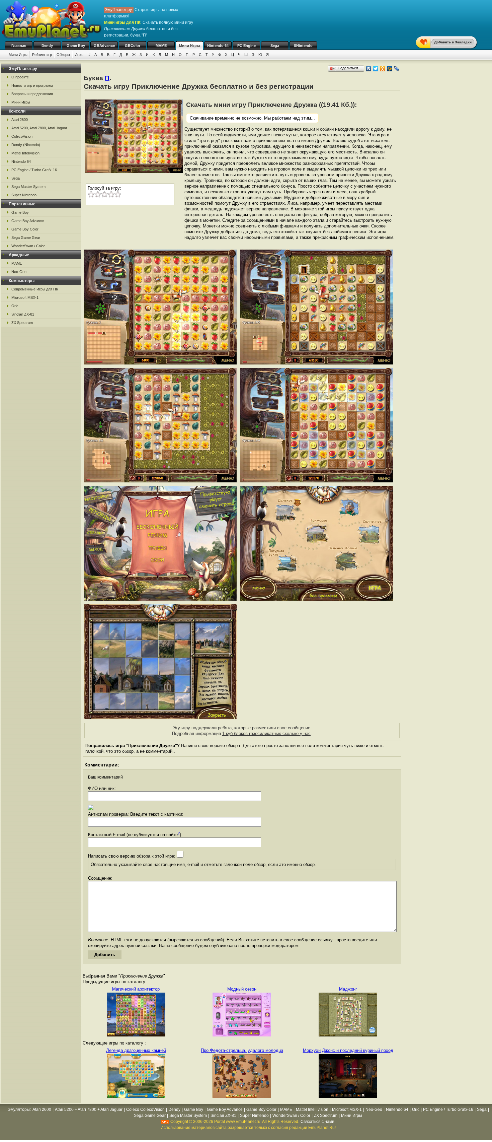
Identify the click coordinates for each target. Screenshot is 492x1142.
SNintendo (303, 46)
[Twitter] (375, 68)
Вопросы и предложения (32, 94)
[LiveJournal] (396, 68)
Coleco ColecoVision (145, 1109)
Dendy (47, 46)
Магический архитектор (136, 989)
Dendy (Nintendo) (25, 145)
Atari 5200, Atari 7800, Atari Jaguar (39, 128)
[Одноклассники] (382, 68)
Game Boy (76, 46)
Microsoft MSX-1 (24, 297)
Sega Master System (28, 187)
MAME (161, 46)
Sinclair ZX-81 (22, 314)
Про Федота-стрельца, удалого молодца (242, 1050)
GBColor (132, 46)
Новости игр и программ (32, 85)
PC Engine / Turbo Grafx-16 (34, 170)
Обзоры (63, 55)
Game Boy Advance (27, 221)
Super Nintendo (23, 195)
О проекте (20, 77)
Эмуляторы (19, 1109)
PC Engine (246, 46)
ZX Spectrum (22, 323)
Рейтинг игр (42, 55)
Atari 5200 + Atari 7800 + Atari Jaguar (88, 1109)
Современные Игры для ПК (34, 289)
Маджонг (348, 989)
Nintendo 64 (218, 46)
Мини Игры (189, 46)
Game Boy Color (24, 229)
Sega (274, 46)
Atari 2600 (19, 120)
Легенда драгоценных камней (136, 1050)
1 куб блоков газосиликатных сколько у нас (266, 733)
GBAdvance (104, 46)
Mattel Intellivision (25, 153)
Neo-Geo (18, 272)
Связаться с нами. (318, 1121)
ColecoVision (21, 136)
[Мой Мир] (389, 68)
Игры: (79, 55)
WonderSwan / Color (28, 246)
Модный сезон (241, 989)
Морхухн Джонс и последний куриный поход (348, 1050)
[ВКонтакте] (368, 68)
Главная (18, 46)
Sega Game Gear (25, 238)
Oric (14, 306)
